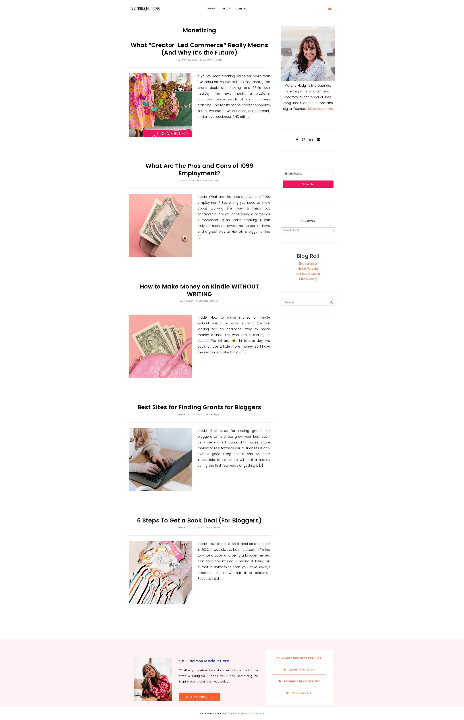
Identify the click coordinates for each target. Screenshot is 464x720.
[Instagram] (303, 139)
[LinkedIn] (311, 139)
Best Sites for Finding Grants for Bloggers (199, 407)
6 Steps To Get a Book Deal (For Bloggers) (199, 520)
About (212, 8)
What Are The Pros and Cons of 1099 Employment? (199, 169)
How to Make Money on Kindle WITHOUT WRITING (199, 290)
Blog (226, 8)
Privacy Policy (254, 713)
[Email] (318, 139)
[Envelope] (330, 9)
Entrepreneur (308, 263)
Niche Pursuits (308, 268)
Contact (242, 8)
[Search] (331, 302)
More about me (320, 109)
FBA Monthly (308, 279)
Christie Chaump (308, 273)
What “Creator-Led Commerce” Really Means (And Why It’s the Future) (199, 49)
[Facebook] (297, 139)
